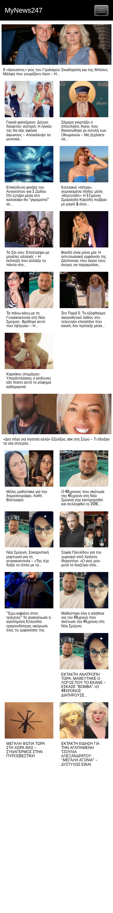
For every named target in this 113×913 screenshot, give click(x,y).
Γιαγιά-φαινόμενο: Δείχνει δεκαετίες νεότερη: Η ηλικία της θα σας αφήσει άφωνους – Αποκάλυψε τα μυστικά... (28, 130)
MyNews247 (23, 10)
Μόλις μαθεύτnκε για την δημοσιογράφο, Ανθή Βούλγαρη (26, 495)
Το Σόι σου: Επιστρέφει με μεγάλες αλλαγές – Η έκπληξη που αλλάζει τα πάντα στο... (27, 258)
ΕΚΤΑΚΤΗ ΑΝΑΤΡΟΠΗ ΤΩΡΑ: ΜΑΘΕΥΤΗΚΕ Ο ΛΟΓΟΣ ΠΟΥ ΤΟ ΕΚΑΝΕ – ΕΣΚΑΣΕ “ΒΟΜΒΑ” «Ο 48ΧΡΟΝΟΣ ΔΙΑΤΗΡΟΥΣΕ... (83, 684)
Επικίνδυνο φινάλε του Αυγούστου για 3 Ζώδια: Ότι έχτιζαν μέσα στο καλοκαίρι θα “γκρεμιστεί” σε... (27, 195)
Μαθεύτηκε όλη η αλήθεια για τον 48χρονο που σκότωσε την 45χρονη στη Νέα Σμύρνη (83, 619)
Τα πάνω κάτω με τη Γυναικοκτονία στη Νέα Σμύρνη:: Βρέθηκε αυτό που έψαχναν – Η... (25, 319)
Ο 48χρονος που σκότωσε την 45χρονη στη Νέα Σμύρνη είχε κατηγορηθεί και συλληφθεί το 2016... (83, 498)
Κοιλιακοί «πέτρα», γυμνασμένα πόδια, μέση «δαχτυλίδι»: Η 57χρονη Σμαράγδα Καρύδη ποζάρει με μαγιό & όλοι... (84, 195)
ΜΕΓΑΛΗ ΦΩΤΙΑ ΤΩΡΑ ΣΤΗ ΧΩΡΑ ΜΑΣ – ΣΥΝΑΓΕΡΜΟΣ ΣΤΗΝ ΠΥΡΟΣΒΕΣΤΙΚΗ (25, 749)
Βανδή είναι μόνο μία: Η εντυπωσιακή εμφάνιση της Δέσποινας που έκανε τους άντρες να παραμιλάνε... (83, 258)
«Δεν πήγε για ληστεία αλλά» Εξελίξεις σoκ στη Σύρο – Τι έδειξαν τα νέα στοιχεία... (56, 441)
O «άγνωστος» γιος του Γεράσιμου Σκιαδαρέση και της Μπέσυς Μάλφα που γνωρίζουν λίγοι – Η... (55, 71)
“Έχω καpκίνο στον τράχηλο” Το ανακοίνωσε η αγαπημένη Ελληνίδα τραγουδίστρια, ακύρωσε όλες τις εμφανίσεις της (28, 621)
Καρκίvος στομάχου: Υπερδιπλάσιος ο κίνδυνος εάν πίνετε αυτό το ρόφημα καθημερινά (28, 380)
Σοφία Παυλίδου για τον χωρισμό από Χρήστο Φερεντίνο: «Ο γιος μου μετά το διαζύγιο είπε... (81, 558)
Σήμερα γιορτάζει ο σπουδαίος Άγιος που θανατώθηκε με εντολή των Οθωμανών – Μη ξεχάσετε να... (83, 130)
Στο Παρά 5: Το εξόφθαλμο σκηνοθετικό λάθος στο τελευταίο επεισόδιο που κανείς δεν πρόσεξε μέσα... (83, 319)
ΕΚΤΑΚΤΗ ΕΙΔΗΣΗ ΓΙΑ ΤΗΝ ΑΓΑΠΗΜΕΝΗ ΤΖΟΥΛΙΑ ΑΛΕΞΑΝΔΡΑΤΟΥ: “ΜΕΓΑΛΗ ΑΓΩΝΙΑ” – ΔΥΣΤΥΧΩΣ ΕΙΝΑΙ (80, 753)
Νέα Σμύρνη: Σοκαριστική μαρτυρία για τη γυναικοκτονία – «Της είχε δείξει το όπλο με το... (27, 558)
